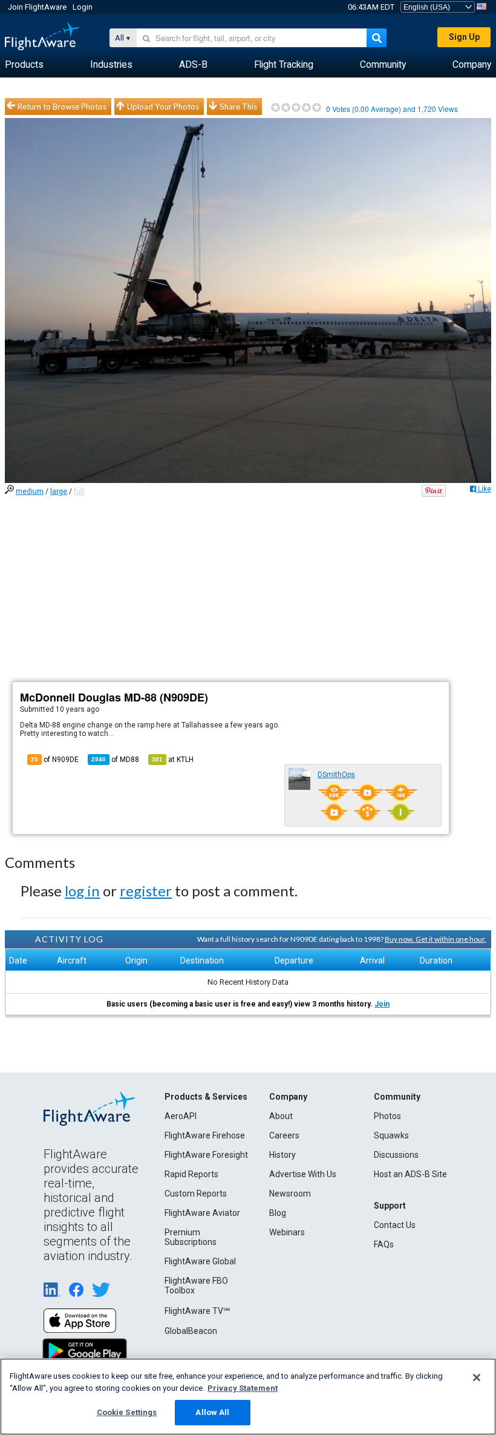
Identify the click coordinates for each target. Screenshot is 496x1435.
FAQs (384, 1244)
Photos (387, 1116)
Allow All (212, 1412)
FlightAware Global (200, 1261)
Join (382, 1004)
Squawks (391, 1135)
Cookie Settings (127, 1412)
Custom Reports (196, 1193)
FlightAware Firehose (205, 1135)
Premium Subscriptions (191, 1237)
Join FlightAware (37, 6)
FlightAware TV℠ (197, 1311)
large (58, 491)
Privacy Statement (242, 1388)
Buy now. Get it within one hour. (435, 939)
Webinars (287, 1232)
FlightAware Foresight (206, 1155)
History (282, 1155)
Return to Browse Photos (62, 106)
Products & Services (206, 1097)
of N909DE (55, 759)
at (173, 759)
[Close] (476, 1377)
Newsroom (290, 1193)
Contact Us (395, 1225)
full (79, 491)
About (281, 1116)
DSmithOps (336, 774)
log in (82, 890)
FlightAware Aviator (202, 1213)
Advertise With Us (302, 1174)
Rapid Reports (191, 1174)
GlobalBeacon (191, 1331)
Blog (277, 1213)
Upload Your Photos (163, 106)
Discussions (396, 1155)
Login (83, 6)
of (115, 759)
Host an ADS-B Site (410, 1174)
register (146, 890)
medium (30, 491)
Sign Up (464, 37)
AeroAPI (181, 1116)
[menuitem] (24, 64)
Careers (284, 1135)
